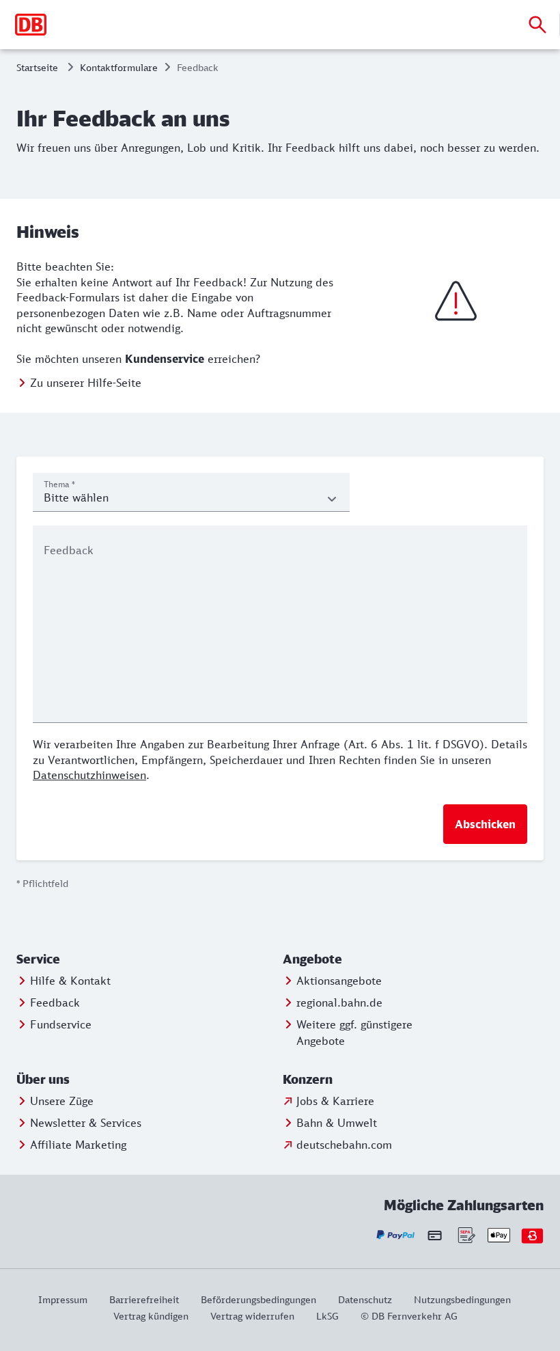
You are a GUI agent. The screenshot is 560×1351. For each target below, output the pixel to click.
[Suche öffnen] (537, 25)
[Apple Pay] (499, 1235)
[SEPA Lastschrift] (465, 1235)
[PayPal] (395, 1235)
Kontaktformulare (119, 67)
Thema (59, 484)
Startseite (37, 67)
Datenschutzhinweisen (89, 775)
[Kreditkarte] (434, 1235)
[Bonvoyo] (532, 1235)
